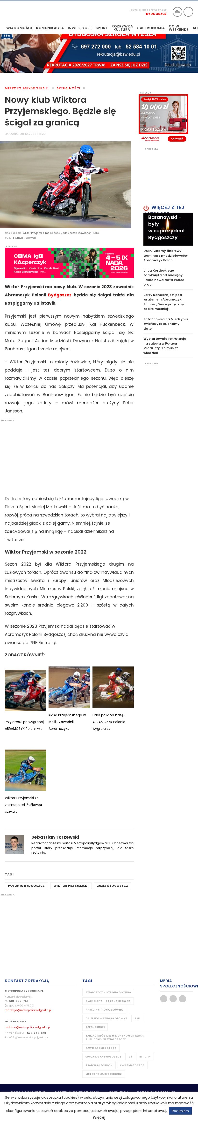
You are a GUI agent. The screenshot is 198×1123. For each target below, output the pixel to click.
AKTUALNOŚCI (68, 88)
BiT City (145, 1056)
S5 (130, 1056)
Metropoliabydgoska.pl (27, 88)
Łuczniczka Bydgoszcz (103, 1056)
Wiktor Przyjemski (71, 886)
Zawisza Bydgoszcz (100, 1048)
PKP (137, 1018)
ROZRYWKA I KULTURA (122, 28)
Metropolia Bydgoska (20, 11)
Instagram (182, 998)
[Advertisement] (67, 456)
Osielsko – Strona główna (106, 1018)
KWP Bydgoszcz (132, 1065)
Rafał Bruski (95, 1027)
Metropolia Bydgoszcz (103, 1074)
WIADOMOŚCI (19, 28)
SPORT (102, 28)
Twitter (173, 998)
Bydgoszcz (156, 14)
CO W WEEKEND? (179, 28)
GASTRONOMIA (151, 28)
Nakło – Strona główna (104, 1010)
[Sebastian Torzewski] (14, 844)
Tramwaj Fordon (99, 1065)
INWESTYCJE (80, 28)
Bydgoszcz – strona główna (108, 992)
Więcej (99, 1117)
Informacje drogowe (177, 12)
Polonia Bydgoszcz (26, 886)
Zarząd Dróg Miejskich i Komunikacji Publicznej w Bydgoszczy (114, 1037)
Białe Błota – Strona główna (108, 1001)
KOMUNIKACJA (50, 28)
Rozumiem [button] (180, 1111)
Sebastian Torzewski (55, 837)
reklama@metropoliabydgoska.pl (27, 1027)
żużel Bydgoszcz (112, 886)
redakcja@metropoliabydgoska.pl (28, 1010)
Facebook (163, 998)
